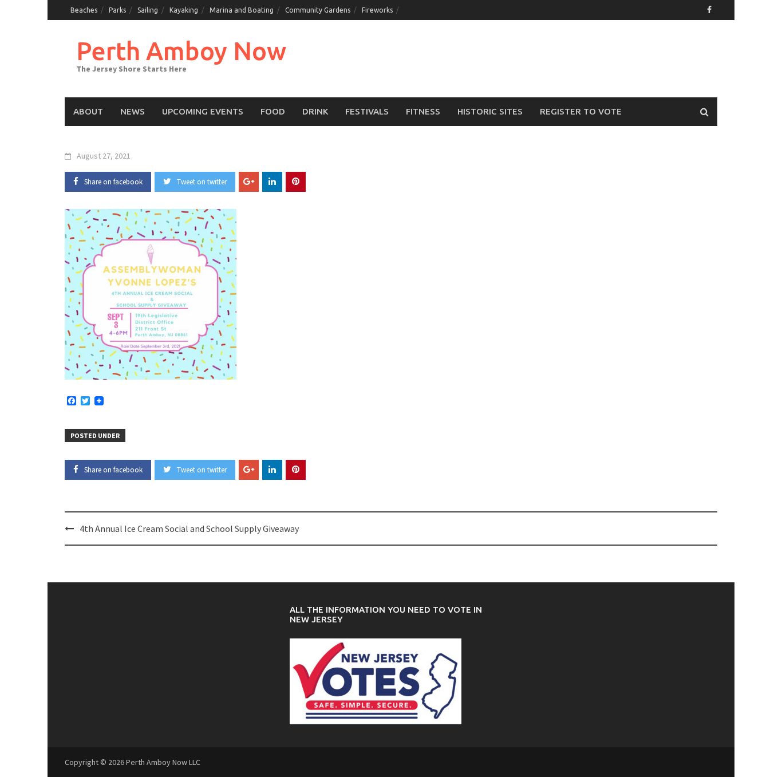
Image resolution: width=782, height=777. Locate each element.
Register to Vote (581, 111)
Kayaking (183, 10)
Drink (315, 111)
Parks (117, 10)
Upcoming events (202, 111)
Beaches (83, 10)
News (132, 111)
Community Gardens (317, 10)
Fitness (423, 111)
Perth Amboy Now (181, 51)
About (88, 111)
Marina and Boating (242, 10)
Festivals (367, 111)
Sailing (147, 10)
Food (272, 111)
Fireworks (377, 10)
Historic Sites (490, 111)
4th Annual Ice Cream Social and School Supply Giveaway (189, 528)
